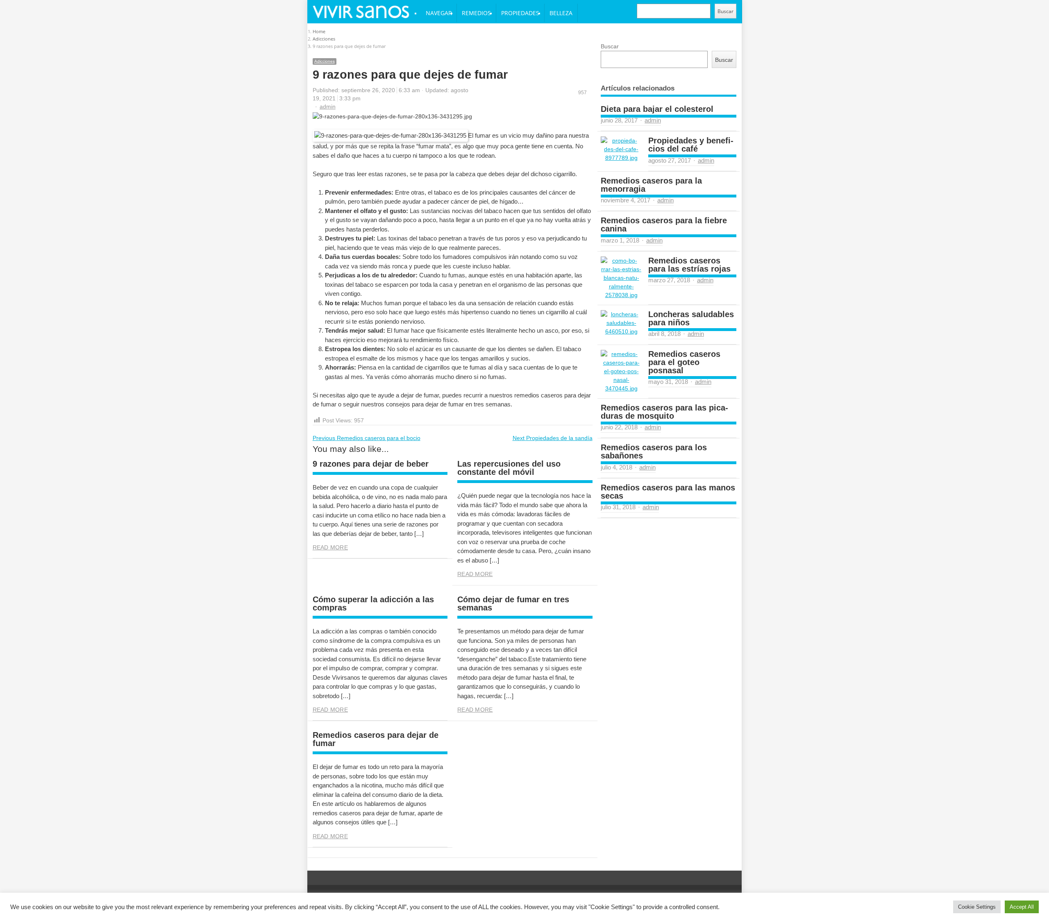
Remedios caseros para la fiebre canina (664, 224)
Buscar (725, 11)
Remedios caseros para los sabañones (654, 451)
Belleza (560, 13)
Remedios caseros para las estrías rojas (689, 264)
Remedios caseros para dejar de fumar (375, 739)
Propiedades (520, 13)
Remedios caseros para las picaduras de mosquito (664, 411)
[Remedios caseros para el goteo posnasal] (621, 371)
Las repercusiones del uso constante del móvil (509, 467)
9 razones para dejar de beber (371, 463)
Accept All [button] (1022, 907)
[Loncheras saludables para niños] (621, 323)
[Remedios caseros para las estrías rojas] (621, 277)
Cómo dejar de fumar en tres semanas (513, 603)
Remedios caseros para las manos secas (668, 491)
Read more (330, 547)
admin (328, 106)
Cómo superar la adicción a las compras (373, 603)
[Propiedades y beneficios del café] (621, 149)
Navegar (439, 13)
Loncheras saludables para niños (691, 318)
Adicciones (324, 61)
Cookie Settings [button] (977, 907)
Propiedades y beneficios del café (690, 144)
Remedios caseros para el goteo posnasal (684, 362)
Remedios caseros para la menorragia (651, 184)
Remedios (476, 13)
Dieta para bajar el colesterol (657, 108)
